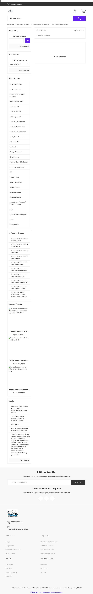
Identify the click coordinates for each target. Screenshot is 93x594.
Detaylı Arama (24, 46)
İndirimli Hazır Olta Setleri (19, 162)
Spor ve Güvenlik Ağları (18, 214)
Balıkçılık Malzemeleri (17, 137)
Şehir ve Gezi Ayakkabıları (60, 24)
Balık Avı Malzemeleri (17, 122)
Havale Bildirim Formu (13, 549)
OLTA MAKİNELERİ (16, 84)
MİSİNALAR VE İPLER (16, 102)
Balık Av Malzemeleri (17, 127)
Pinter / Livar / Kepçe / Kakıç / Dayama (18, 203)
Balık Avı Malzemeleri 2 (18, 132)
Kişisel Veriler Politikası (47, 553)
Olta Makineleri (15, 197)
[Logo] (10, 11)
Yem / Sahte (14, 225)
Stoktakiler (42, 30)
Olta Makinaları (15, 192)
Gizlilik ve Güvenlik (46, 546)
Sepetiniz (9, 576)
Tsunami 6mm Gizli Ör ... (19, 331)
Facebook (43, 565)
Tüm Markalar (24, 70)
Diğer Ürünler (14, 142)
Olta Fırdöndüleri (16, 182)
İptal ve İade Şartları (47, 549)
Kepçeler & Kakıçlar (17, 167)
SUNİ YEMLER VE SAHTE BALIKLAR (17, 95)
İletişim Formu (10, 553)
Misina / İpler (14, 177)
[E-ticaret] (46, 592)
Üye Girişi (9, 568)
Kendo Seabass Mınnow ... (19, 389)
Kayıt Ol (78, 482)
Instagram (44, 568)
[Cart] (83, 11)
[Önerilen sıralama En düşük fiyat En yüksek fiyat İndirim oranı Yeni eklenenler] (60, 35)
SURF (11, 219)
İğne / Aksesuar (15, 152)
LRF (11, 172)
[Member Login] (74, 11)
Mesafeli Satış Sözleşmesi (49, 542)
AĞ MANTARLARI (15, 112)
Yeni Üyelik (9, 565)
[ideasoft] (34, 592)
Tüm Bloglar (24, 460)
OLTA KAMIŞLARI (15, 89)
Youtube (43, 572)
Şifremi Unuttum (11, 572)
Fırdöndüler (14, 147)
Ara (27, 40)
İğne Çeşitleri (14, 157)
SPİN (11, 209)
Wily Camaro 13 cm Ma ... (19, 360)
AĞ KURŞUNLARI (15, 117)
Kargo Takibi (10, 546)
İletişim (8, 542)
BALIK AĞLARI (14, 107)
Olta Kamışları (15, 187)
